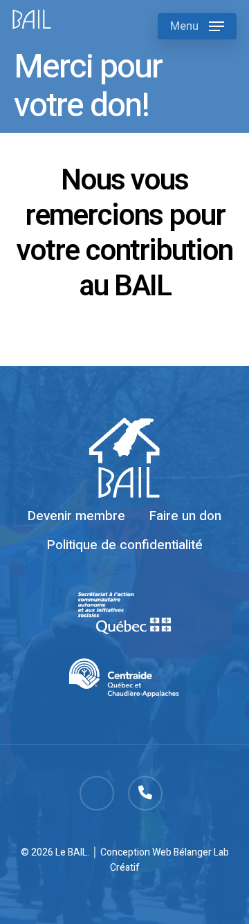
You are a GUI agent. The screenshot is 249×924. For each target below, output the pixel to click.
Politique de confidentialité (125, 545)
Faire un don (185, 516)
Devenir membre (76, 516)
